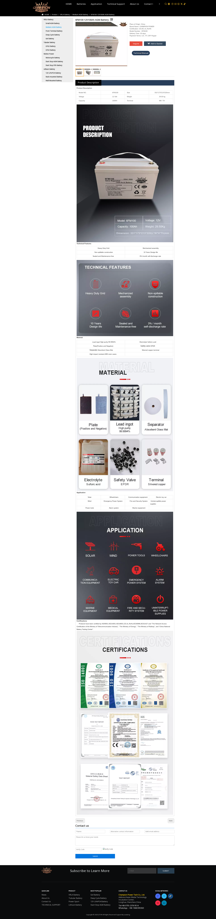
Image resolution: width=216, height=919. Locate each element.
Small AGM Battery (53, 23)
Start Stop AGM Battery (54, 61)
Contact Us (149, 4)
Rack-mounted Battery (54, 77)
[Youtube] (175, 4)
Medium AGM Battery (54, 27)
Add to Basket (156, 43)
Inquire (136, 43)
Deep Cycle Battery (53, 35)
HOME (69, 4)
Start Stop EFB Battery (54, 65)
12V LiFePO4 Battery (53, 73)
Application (96, 4)
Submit (95, 856)
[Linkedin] (178, 4)
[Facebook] (172, 4)
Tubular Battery (49, 42)
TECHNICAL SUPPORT (51, 905)
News (44, 895)
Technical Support (116, 4)
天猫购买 (140, 53)
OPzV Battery (50, 50)
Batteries (81, 4)
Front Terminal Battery (54, 31)
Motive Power (49, 54)
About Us (134, 4)
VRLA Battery (48, 19)
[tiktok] (184, 4)
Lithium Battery (49, 69)
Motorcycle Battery (53, 58)
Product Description (88, 82)
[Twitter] (181, 4)
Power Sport (74, 901)
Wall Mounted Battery (54, 80)
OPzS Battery (50, 46)
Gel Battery (50, 38)
